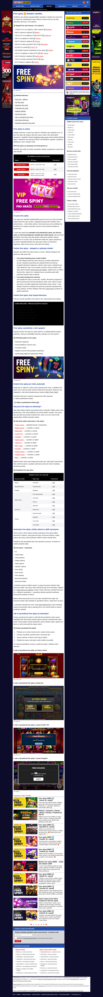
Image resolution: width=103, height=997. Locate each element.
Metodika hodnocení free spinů (25, 123)
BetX (16, 457)
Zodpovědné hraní (75, 979)
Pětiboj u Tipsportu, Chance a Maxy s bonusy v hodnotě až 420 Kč (50, 812)
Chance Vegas (71, 134)
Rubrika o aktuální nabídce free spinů (26, 315)
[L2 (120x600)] (7, 108)
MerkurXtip (44, 44)
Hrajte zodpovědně (17, 984)
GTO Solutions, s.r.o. (76, 994)
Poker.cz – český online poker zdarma (48, 961)
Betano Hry (70, 127)
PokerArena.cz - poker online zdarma (48, 959)
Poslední (46, 924)
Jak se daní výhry (72, 183)
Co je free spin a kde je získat (24, 307)
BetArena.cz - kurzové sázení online (24, 951)
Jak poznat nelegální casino (74, 196)
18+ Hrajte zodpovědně (64, 994)
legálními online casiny (41, 137)
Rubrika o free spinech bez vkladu (25, 320)
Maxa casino (71, 137)
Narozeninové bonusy (73, 157)
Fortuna (37, 38)
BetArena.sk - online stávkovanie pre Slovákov (26, 966)
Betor (42, 59)
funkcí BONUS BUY (45, 605)
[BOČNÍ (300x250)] (77, 115)
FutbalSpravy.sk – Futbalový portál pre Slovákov (26, 972)
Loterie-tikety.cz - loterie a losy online (48, 954)
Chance (50, 50)
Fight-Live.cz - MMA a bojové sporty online (25, 954)
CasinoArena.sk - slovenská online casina (49, 970)
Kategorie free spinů (21, 105)
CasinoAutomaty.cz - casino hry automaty (49, 956)
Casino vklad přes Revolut (74, 216)
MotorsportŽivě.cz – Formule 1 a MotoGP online (26, 964)
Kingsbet (49, 29)
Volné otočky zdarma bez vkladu (25, 312)
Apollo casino (39, 56)
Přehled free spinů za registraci (25, 310)
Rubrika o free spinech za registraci (26, 317)
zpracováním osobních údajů (29, 938)
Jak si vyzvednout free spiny (24, 117)
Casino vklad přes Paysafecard (75, 213)
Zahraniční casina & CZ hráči (74, 179)
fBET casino (44, 53)
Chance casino (20, 452)
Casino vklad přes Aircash (73, 218)
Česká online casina (72, 174)
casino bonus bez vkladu (38, 270)
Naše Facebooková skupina (24, 322)
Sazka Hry (47, 35)
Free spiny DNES (17, 9)
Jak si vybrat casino (72, 191)
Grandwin (18, 437)
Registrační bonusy (72, 154)
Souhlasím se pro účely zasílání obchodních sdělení (35, 938)
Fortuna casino (71, 130)
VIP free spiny (19, 102)
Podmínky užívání (36, 994)
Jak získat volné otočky (73, 166)
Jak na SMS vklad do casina (74, 208)
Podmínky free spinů (21, 108)
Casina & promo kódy (72, 164)
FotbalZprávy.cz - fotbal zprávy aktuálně (25, 956)
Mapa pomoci (55, 991)
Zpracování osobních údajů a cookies (49, 994)
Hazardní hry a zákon (72, 181)
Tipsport (37, 41)
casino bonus (50, 289)
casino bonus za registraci (25, 590)
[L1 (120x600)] (7, 58)
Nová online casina (72, 176)
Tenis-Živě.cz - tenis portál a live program (25, 961)
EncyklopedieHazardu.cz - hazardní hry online (50, 951)
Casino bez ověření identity (74, 194)
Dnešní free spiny (20, 114)
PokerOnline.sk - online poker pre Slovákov (49, 972)
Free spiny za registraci (27, 9)
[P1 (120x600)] (96, 58)
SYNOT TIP (34, 47)
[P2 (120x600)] (96, 108)
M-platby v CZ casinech (73, 211)
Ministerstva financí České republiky (72, 977)
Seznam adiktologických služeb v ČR (43, 991)
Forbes (36, 62)
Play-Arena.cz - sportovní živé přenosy (48, 968)
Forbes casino (19, 425)
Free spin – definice (21, 99)
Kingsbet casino (20, 164)
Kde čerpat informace (22, 120)
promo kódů (23, 353)
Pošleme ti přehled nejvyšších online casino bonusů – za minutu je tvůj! (36, 932)
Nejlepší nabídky (20, 111)
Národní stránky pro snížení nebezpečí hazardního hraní (71, 991)
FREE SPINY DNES (51, 392)
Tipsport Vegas (71, 125)
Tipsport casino (20, 454)
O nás (14, 994)
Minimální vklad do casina (73, 206)
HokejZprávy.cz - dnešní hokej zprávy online (26, 959)
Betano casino (21, 169)
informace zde (41, 986)
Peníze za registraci (72, 159)
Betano (37, 32)
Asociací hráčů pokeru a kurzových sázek (22, 981)
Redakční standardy (26, 994)
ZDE (55, 164)
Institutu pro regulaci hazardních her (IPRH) (47, 979)
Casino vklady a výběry (73, 204)
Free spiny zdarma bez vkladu (40, 9)
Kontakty (19, 994)
